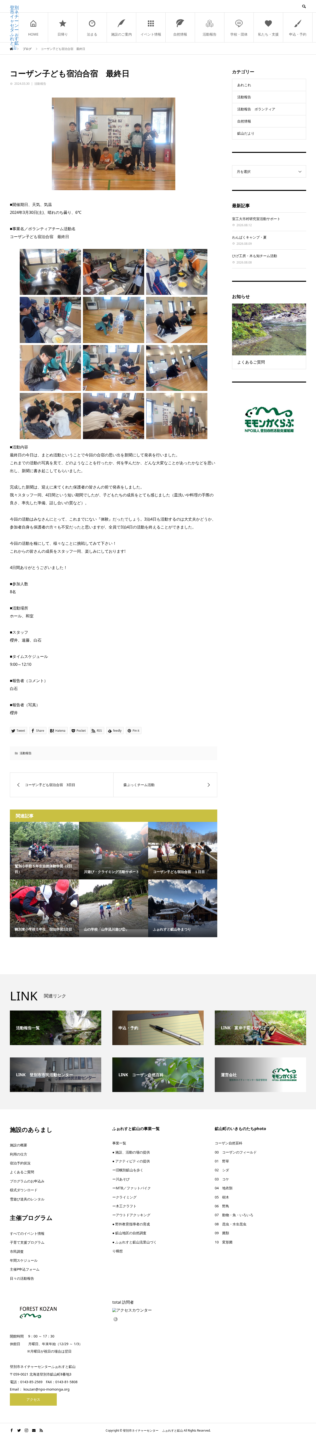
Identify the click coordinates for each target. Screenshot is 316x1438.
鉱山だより (246, 133)
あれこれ (244, 84)
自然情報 (180, 34)
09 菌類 (222, 1233)
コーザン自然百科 (228, 1143)
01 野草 (222, 1161)
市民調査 (17, 1251)
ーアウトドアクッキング (131, 1215)
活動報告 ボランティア (256, 109)
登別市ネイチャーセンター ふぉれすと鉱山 (14, 27)
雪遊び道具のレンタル (27, 1199)
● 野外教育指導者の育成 (131, 1224)
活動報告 (210, 34)
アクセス (33, 1399)
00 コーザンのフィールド (236, 1152)
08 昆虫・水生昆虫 (230, 1224)
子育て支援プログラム (27, 1242)
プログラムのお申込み (27, 1181)
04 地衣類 (224, 1188)
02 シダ (222, 1170)
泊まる (92, 34)
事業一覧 (119, 1143)
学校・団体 (239, 34)
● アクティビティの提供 (131, 1161)
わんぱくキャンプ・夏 (249, 237)
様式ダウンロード (24, 1190)
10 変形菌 (224, 1242)
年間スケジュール (24, 1260)
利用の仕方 (18, 1154)
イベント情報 (150, 34)
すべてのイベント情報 (27, 1233)
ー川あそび (121, 1179)
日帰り (63, 34)
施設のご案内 (121, 34)
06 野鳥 (222, 1206)
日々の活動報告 (22, 1278)
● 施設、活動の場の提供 (131, 1152)
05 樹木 (222, 1197)
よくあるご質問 (22, 1172)
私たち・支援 (268, 34)
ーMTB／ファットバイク (131, 1188)
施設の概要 (18, 1145)
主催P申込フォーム (25, 1269)
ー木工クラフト (124, 1206)
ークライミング (124, 1197)
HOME (33, 34)
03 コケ (222, 1179)
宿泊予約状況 (20, 1163)
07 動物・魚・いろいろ (234, 1215)
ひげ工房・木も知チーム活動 (254, 255)
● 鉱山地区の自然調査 (129, 1233)
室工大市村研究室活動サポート (256, 218)
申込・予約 (297, 34)
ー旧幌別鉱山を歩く (127, 1170)
